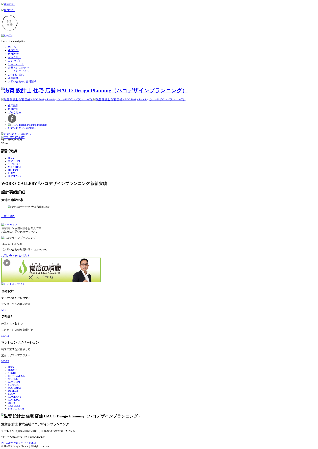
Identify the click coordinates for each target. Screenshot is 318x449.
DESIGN (13, 170)
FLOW (12, 173)
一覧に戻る (8, 216)
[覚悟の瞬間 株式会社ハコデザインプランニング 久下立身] (51, 281)
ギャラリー (14, 57)
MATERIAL (15, 167)
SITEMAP (30, 443)
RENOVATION (16, 375)
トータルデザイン (18, 71)
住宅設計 (13, 50)
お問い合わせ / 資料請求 (22, 81)
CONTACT (14, 399)
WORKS (13, 378)
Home (11, 158)
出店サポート (16, 64)
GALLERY (14, 405)
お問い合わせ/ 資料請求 (15, 255)
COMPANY (14, 176)
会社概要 (13, 78)
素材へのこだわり (18, 67)
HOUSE (12, 369)
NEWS (12, 402)
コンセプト (14, 60)
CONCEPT (14, 161)
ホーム (12, 46)
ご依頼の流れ (16, 74)
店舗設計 (13, 53)
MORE (5, 310)
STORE (12, 372)
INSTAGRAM (16, 408)
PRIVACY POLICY (12, 443)
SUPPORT (14, 164)
